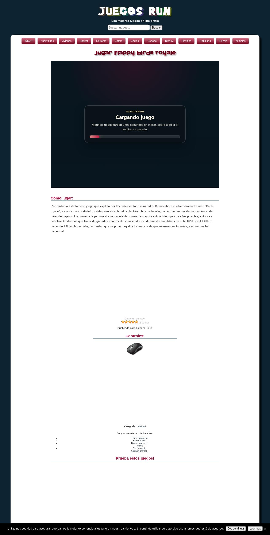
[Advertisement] (135, 279)
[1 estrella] (123, 321)
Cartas (118, 41)
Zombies (241, 41)
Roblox (139, 445)
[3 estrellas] (129, 321)
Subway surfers (139, 450)
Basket (84, 41)
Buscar (156, 27)
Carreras (101, 41)
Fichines (186, 41)
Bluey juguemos (139, 443)
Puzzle (223, 41)
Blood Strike (139, 440)
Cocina (135, 41)
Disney (169, 41)
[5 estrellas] (136, 321)
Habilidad (205, 41)
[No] (265, 529)
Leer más (255, 528)
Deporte (152, 41)
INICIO (28, 41)
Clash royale (139, 448)
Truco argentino (139, 438)
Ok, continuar (236, 528)
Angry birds (47, 41)
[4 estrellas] (133, 321)
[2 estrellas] (126, 321)
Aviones (67, 41)
